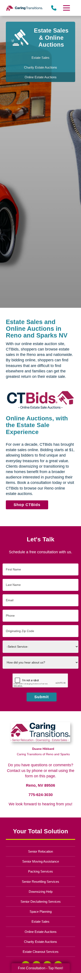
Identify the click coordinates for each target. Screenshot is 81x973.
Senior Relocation (40, 851)
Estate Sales (40, 921)
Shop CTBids (27, 505)
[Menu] (66, 7)
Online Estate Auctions (41, 932)
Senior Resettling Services (40, 881)
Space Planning (41, 911)
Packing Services (40, 871)
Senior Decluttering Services (41, 901)
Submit (41, 697)
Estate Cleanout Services (41, 951)
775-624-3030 (41, 795)
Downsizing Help (40, 891)
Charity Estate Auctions (40, 942)
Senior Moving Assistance (40, 861)
